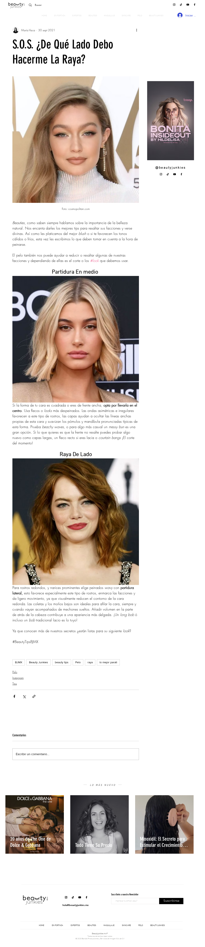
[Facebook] (194, 4)
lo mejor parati (108, 662)
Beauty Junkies (38, 662)
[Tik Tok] (181, 4)
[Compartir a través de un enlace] (34, 696)
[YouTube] (187, 4)
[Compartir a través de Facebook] (14, 696)
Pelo (78, 662)
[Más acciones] (136, 30)
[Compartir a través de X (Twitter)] (24, 696)
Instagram (18, 678)
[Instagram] (174, 4)
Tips (14, 683)
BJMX (18, 662)
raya (90, 662)
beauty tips (61, 662)
